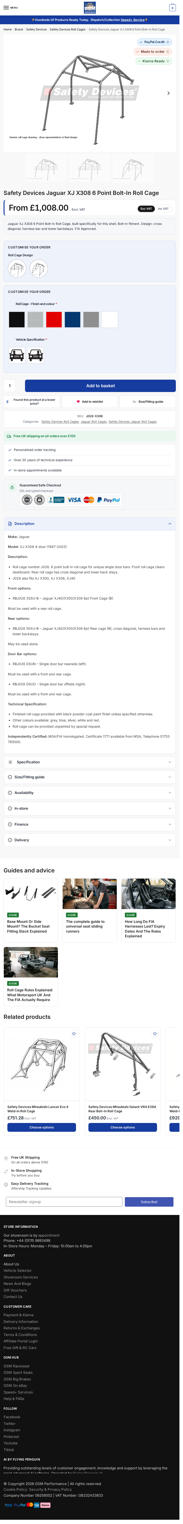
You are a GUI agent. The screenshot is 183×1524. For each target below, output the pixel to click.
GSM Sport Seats (18, 1372)
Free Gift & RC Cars (20, 1347)
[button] (154, 42)
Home (8, 29)
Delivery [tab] (22, 840)
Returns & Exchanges (22, 1328)
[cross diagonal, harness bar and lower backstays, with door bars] (39, 268)
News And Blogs (17, 1284)
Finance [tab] (21, 824)
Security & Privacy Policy (50, 1489)
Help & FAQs (14, 1399)
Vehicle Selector (18, 1270)
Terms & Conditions (20, 1334)
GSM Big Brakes (17, 1379)
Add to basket (100, 385)
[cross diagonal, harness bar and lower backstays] (17, 268)
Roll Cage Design (20, 255)
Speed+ (127, 20)
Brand (19, 29)
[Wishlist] (74, 1034)
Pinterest (11, 1436)
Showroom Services (21, 1277)
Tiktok (9, 1449)
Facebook (12, 1417)
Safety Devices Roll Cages (67, 29)
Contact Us (13, 1297)
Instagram (12, 1430)
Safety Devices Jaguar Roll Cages (133, 421)
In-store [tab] (21, 808)
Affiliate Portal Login (21, 1341)
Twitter (9, 1423)
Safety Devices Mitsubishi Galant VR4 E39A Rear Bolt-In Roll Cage (122, 1109)
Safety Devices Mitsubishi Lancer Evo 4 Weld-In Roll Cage (37, 1109)
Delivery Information (21, 1321)
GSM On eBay (15, 1386)
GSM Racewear (17, 1366)
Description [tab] (24, 523)
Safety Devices (36, 29)
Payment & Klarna (18, 1315)
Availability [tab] (24, 792)
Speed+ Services (18, 1392)
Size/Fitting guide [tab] (30, 777)
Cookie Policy (15, 1489)
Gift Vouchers (15, 1290)
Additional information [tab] (89, 762)
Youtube (11, 1443)
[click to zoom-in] (90, 93)
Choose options (42, 1127)
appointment (49, 1235)
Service (139, 20)
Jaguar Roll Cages (94, 421)
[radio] (17, 319)
